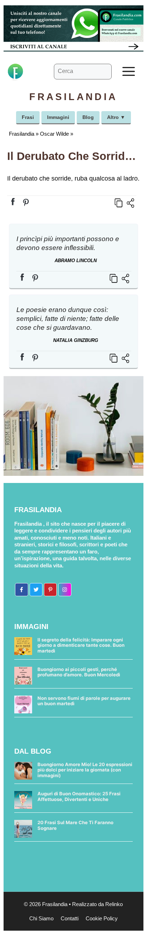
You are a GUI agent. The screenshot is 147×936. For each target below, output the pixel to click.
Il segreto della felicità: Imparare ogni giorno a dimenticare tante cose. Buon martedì (81, 645)
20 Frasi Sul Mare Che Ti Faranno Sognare (75, 825)
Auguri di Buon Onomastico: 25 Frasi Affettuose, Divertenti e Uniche (79, 796)
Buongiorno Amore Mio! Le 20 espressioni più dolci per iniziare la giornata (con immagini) (84, 769)
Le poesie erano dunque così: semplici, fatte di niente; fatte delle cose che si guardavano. (67, 318)
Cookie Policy (102, 918)
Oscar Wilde (54, 134)
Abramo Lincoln (76, 260)
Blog (88, 117)
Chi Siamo (41, 918)
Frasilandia (21, 134)
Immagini (58, 117)
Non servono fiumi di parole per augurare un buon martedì (84, 701)
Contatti (69, 918)
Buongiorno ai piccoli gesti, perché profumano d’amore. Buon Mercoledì (78, 672)
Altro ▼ (116, 117)
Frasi (28, 117)
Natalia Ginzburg (75, 340)
